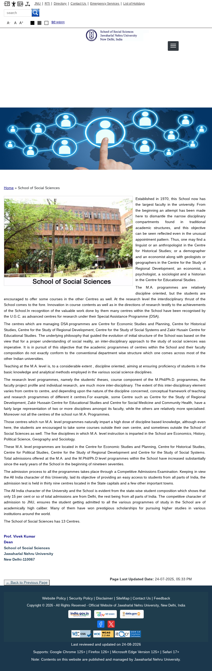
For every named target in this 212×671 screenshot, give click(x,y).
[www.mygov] (105, 614)
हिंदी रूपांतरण (58, 22)
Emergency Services (105, 3)
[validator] (81, 634)
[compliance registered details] (128, 634)
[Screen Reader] (20, 3)
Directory (60, 3)
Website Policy (54, 598)
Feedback (162, 598)
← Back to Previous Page (27, 582)
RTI (47, 3)
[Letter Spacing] (27, 4)
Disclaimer (104, 598)
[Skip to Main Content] (7, 3)
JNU (37, 3)
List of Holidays (134, 3)
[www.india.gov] (79, 614)
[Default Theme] (46, 23)
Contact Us (79, 3)
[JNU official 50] (111, 624)
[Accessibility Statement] (14, 4)
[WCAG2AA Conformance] (103, 634)
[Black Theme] (32, 23)
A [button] (21, 23)
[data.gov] (132, 614)
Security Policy (81, 598)
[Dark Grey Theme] (39, 23)
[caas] (116, 35)
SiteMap (123, 598)
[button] (173, 45)
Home (9, 188)
